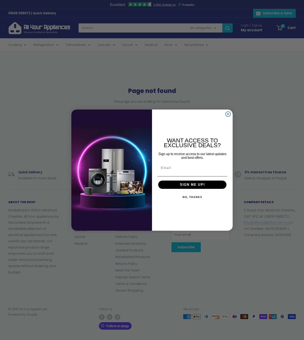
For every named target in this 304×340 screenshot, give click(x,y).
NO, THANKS (192, 197)
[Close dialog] (228, 114)
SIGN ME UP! (192, 184)
